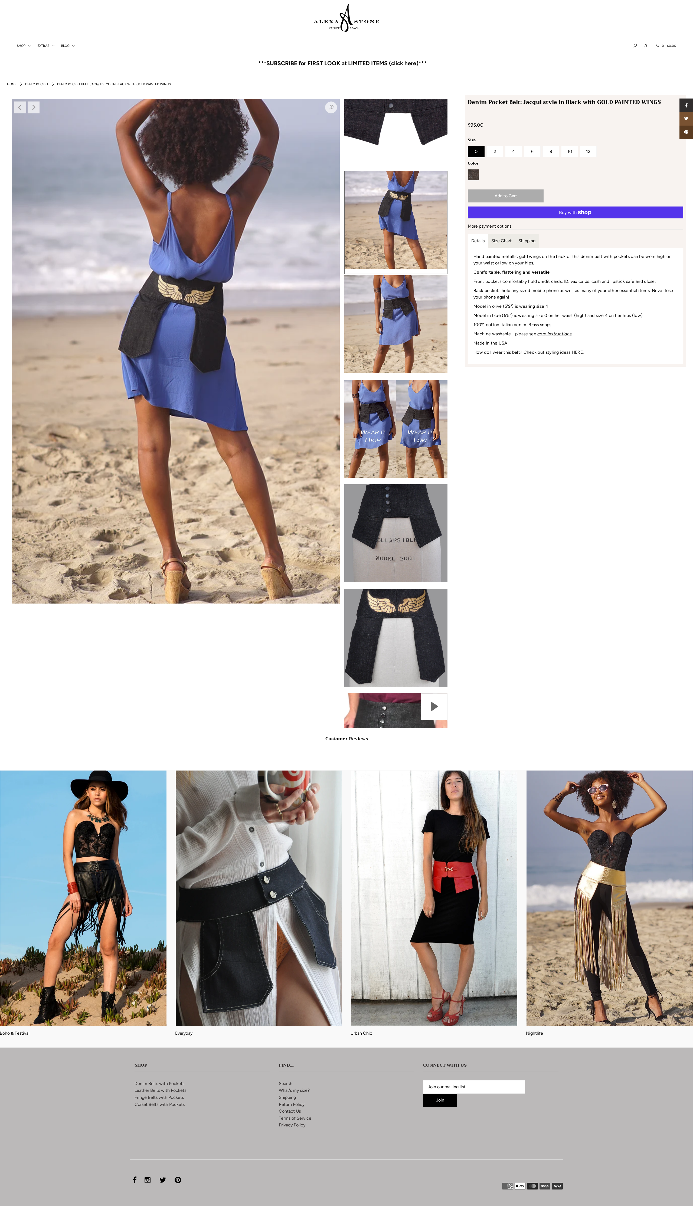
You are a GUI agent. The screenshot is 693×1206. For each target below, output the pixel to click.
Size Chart (501, 240)
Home (12, 84)
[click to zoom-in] (331, 107)
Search (285, 1083)
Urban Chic (361, 1033)
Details (478, 240)
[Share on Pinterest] (686, 132)
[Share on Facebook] (686, 105)
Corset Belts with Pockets (160, 1104)
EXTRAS (43, 46)
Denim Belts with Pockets (159, 1083)
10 (569, 151)
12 (588, 151)
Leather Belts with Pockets (160, 1090)
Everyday (183, 1033)
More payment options (489, 226)
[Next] (34, 107)
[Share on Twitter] (686, 119)
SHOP (21, 46)
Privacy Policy (292, 1125)
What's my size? (294, 1090)
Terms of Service (295, 1118)
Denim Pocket (36, 84)
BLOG (65, 46)
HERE (577, 352)
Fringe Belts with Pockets (159, 1097)
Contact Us (290, 1111)
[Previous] (20, 107)
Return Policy (292, 1104)
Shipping (526, 240)
